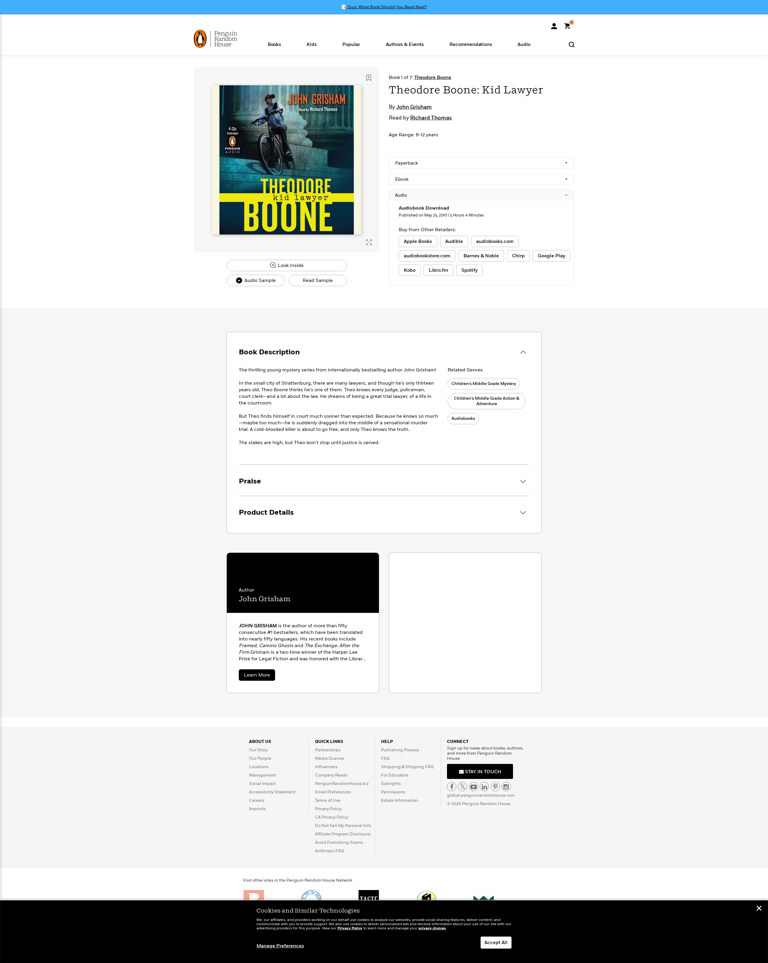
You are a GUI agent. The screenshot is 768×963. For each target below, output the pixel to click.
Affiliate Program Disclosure (342, 834)
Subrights (391, 783)
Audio (481, 195)
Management (262, 775)
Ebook (481, 179)
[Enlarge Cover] (369, 242)
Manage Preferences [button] (280, 946)
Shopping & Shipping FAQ (407, 767)
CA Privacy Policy (331, 817)
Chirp (518, 256)
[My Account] (554, 24)
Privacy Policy (328, 809)
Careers (256, 800)
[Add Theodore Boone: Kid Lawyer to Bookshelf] (368, 77)
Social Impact (262, 783)
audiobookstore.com (427, 256)
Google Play (551, 256)
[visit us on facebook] (451, 786)
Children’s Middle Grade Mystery (484, 383)
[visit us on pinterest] (495, 786)
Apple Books (418, 241)
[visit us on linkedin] (484, 786)
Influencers (326, 767)
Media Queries (329, 758)
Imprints (257, 809)
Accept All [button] (496, 942)
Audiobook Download (424, 208)
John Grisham (414, 107)
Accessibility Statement (272, 792)
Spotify (469, 270)
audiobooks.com (495, 241)
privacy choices (432, 928)
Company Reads (331, 775)
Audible (454, 241)
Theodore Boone (432, 77)
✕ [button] (759, 909)
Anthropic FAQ (329, 851)
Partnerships (327, 750)
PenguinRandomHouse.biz (342, 783)
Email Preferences (333, 792)
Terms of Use (327, 800)
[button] (274, 44)
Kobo (410, 270)
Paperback (481, 163)
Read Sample (318, 280)
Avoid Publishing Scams (339, 842)
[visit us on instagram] (506, 786)
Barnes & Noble (481, 256)
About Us (260, 741)
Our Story (258, 750)
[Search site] (571, 44)
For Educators (395, 775)
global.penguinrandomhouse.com (481, 795)
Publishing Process (400, 750)
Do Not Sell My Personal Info (343, 825)
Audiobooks (463, 418)
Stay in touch (482, 771)
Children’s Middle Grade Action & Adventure (486, 401)
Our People (260, 758)
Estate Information (399, 800)
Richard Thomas (431, 118)
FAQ (385, 758)
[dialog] (384, 932)
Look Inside (290, 265)
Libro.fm (438, 270)
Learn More (259, 676)
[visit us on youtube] (473, 786)
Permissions (393, 792)
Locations (258, 767)
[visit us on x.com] (462, 786)
